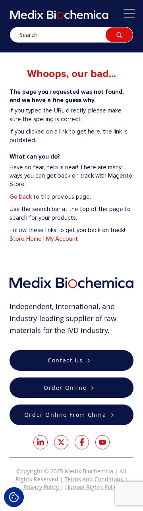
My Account (62, 238)
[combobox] (71, 35)
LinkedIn (40, 442)
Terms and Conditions (94, 479)
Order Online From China (65, 414)
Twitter (61, 442)
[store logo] (59, 14)
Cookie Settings (14, 497)
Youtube (102, 442)
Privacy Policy (41, 487)
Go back (21, 196)
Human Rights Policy (92, 487)
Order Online (65, 387)
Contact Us (65, 360)
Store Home (26, 238)
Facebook (82, 442)
